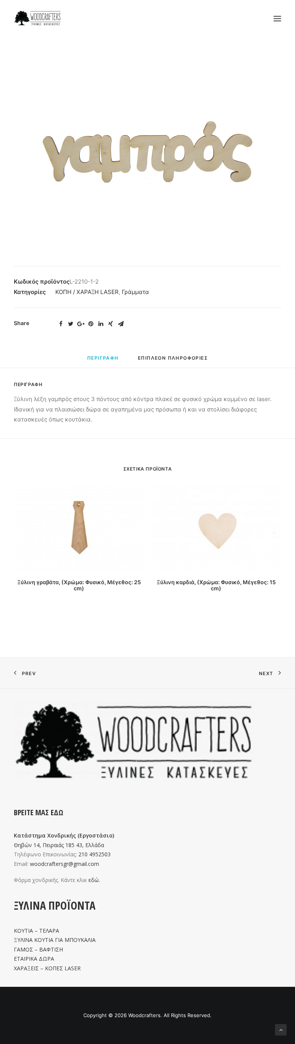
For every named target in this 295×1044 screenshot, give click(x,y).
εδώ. (94, 880)
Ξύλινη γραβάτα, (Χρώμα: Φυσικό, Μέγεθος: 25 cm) (79, 585)
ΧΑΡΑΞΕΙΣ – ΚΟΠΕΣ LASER (47, 968)
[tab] (103, 361)
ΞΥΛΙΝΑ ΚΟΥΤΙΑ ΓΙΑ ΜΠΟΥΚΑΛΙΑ (55, 939)
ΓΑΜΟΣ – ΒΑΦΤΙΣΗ (38, 949)
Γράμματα (135, 292)
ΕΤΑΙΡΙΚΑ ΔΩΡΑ (34, 958)
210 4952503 (94, 854)
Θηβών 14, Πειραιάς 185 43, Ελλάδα (59, 845)
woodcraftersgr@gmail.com (64, 863)
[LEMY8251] (147, 153)
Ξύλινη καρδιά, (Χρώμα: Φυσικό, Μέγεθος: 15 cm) (216, 585)
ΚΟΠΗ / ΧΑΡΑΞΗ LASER (87, 292)
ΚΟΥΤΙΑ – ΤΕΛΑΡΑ (36, 930)
